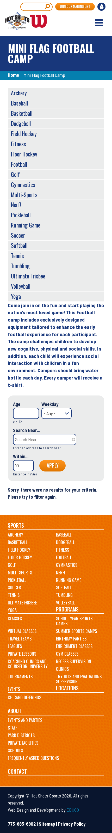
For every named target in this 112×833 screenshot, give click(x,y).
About (14, 711)
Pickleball (21, 215)
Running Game (25, 225)
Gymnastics (23, 184)
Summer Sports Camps (76, 631)
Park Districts (21, 735)
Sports (16, 525)
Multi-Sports (24, 194)
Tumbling (20, 265)
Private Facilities (23, 743)
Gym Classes (67, 654)
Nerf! (16, 204)
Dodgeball (21, 123)
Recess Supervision (73, 661)
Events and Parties (25, 720)
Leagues (15, 646)
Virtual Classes (22, 631)
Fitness (18, 143)
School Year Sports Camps (74, 621)
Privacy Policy (71, 824)
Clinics (62, 669)
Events (14, 689)
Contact (17, 771)
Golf (15, 174)
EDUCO (72, 810)
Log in (102, 7)
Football (19, 164)
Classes (15, 618)
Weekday (49, 404)
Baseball (19, 103)
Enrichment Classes (74, 646)
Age (16, 404)
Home (13, 75)
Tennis (17, 255)
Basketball (22, 113)
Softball (19, 245)
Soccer (18, 235)
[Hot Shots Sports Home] (26, 21)
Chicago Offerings (24, 697)
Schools (15, 750)
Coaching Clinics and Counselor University (28, 664)
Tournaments (20, 676)
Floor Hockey (24, 154)
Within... (20, 456)
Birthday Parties (71, 639)
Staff (12, 728)
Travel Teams (20, 639)
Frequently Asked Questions (33, 758)
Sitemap (47, 824)
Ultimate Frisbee (28, 276)
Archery (19, 93)
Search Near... (26, 430)
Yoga (16, 296)
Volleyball (20, 286)
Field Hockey (24, 133)
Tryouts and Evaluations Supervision (79, 679)
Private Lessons (22, 654)
